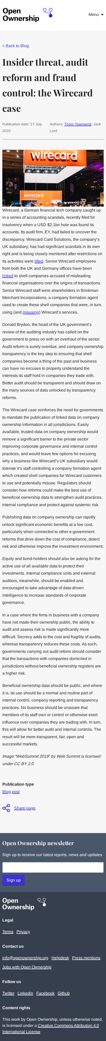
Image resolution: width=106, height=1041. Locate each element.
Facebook (45, 993)
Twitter (8, 993)
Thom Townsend (77, 124)
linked (7, 276)
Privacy (23, 931)
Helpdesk (60, 958)
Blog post (11, 791)
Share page (25, 808)
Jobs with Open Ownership (26, 967)
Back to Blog (15, 46)
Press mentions (86, 958)
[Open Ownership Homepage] (28, 15)
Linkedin (25, 993)
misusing (31, 312)
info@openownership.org (25, 958)
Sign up (13, 880)
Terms (7, 931)
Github (64, 993)
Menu (94, 14)
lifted (38, 261)
